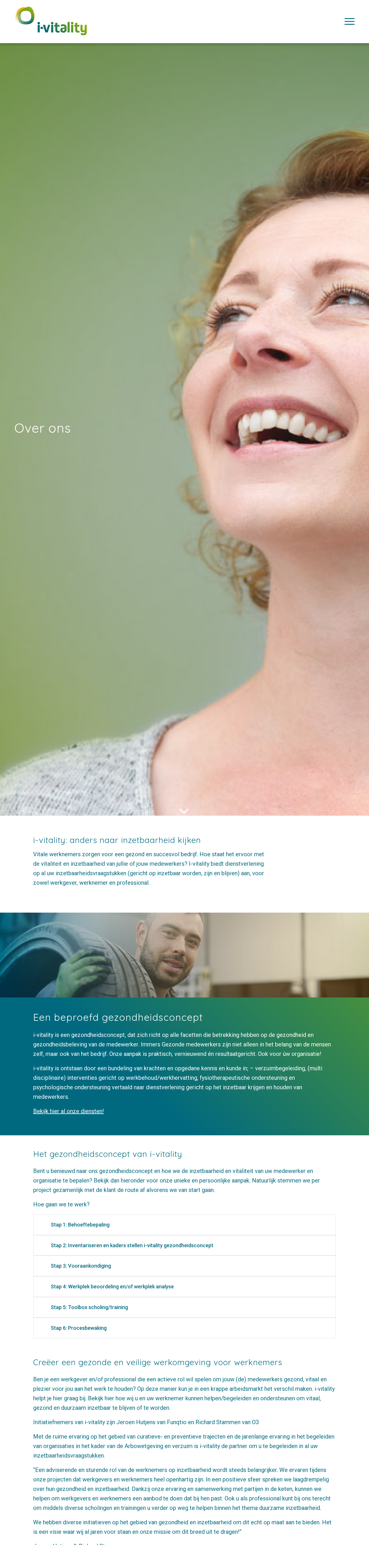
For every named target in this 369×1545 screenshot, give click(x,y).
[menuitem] (348, 21)
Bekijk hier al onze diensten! (68, 1111)
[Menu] (348, 21)
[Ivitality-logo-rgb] (51, 26)
